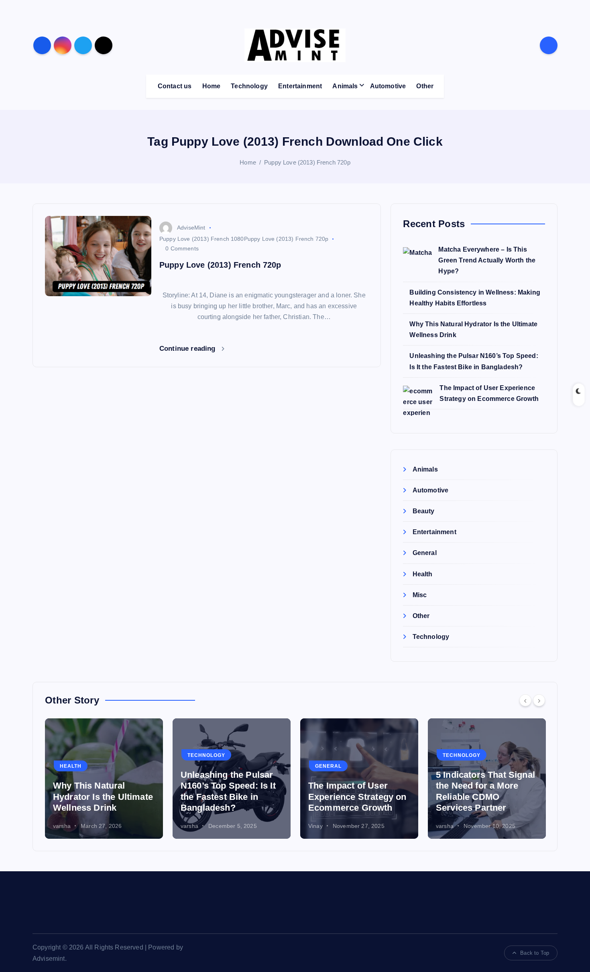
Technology (249, 86)
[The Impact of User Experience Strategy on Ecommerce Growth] (418, 401)
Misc (420, 595)
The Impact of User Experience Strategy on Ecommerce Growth (357, 797)
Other (424, 86)
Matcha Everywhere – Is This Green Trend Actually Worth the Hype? (486, 260)
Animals (345, 86)
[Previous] (525, 700)
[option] (104, 778)
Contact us (175, 86)
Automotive (388, 86)
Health (422, 574)
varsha (62, 826)
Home (211, 86)
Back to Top (534, 953)
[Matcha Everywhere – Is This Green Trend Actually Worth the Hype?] (417, 261)
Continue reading (188, 348)
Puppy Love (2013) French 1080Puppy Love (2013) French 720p (243, 239)
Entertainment (300, 86)
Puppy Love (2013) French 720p (307, 162)
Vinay (315, 826)
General (424, 552)
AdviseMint (191, 227)
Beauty (423, 511)
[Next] (539, 700)
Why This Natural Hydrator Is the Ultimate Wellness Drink (103, 797)
